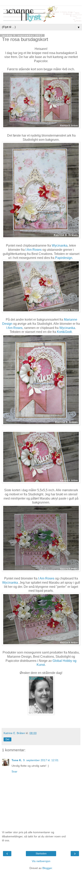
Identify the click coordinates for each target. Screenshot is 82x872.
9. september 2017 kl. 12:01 (41, 760)
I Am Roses (33, 249)
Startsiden (41, 853)
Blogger (47, 868)
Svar (14, 771)
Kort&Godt (64, 331)
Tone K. (17, 760)
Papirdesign (63, 257)
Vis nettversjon (41, 861)
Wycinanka (59, 245)
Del (7, 739)
